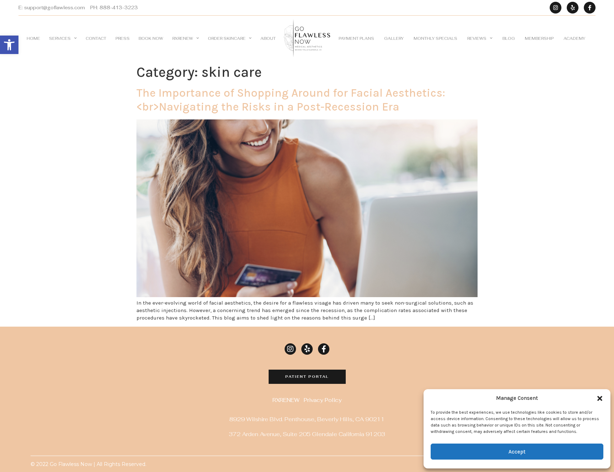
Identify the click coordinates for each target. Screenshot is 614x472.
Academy (574, 38)
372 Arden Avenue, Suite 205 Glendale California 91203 (307, 434)
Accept (517, 452)
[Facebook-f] (590, 8)
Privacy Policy (323, 400)
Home (33, 38)
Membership (539, 38)
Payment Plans (356, 38)
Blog (508, 38)
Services (60, 38)
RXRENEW (182, 38)
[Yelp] (572, 8)
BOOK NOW (151, 38)
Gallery (394, 38)
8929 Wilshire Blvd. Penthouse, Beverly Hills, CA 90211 (307, 419)
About (268, 38)
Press (122, 38)
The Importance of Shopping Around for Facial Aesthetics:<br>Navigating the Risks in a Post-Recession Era (290, 99)
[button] (9, 45)
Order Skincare (227, 38)
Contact (96, 38)
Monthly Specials (435, 38)
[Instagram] (555, 8)
